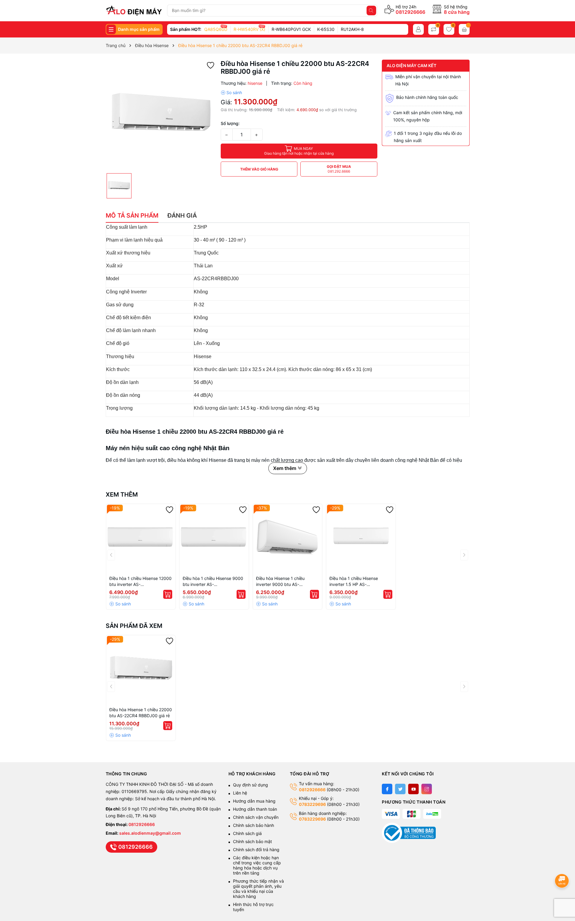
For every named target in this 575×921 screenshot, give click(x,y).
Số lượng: (230, 123)
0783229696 (312, 804)
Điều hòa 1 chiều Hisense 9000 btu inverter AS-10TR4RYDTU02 (213, 581)
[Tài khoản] (418, 29)
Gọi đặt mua (339, 169)
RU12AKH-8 (352, 29)
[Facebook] (387, 789)
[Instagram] (426, 789)
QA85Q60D (215, 29)
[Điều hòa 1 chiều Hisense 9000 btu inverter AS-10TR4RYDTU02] (214, 538)
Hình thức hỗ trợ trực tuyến (253, 907)
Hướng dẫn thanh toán (255, 809)
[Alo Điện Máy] (134, 10)
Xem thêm (122, 494)
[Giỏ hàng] (464, 29)
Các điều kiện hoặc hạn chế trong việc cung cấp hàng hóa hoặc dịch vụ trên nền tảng (257, 865)
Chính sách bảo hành (253, 825)
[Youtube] (413, 789)
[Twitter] (400, 789)
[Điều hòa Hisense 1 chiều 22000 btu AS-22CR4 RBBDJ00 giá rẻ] (140, 669)
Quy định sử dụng (250, 784)
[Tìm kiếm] (371, 10)
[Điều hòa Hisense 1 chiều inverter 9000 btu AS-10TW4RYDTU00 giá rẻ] (287, 538)
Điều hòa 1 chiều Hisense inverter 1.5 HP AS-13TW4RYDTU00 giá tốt (353, 581)
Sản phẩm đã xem (134, 625)
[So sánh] (231, 92)
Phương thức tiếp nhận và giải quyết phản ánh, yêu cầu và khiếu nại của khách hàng (258, 888)
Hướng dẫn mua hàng (254, 801)
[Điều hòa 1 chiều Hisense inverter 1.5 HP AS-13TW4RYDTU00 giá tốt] (360, 538)
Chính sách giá (247, 833)
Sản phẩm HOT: (185, 29)
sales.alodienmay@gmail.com (150, 833)
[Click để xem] (161, 115)
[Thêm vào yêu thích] (210, 64)
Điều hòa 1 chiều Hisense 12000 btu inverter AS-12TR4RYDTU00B (140, 581)
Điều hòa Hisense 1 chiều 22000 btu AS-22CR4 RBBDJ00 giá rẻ (140, 712)
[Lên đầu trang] (563, 865)
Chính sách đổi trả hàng (256, 849)
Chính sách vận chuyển (256, 817)
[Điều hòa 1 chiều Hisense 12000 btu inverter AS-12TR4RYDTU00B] (140, 538)
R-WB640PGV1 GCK (291, 29)
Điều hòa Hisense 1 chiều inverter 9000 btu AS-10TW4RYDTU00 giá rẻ (280, 581)
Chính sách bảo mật (252, 841)
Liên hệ (240, 792)
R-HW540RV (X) (249, 29)
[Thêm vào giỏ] (167, 594)
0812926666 (410, 12)
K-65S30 (326, 29)
